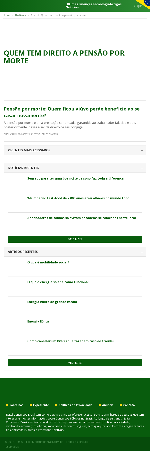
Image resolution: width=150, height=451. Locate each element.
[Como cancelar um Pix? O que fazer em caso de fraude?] (16, 345)
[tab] (75, 150)
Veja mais (75, 239)
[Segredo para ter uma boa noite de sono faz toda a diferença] (16, 183)
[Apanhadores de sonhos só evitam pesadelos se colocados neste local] (16, 222)
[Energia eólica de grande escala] (16, 306)
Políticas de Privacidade (75, 405)
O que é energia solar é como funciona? (58, 282)
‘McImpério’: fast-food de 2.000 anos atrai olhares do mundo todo (78, 198)
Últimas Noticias (72, 6)
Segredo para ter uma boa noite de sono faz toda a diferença (75, 178)
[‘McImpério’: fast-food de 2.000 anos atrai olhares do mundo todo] (16, 202)
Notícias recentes (23, 168)
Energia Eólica (38, 321)
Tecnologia (101, 4)
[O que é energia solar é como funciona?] (16, 286)
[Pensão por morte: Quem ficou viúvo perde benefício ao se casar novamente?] (75, 86)
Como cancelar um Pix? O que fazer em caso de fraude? (70, 341)
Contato (129, 405)
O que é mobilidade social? (48, 262)
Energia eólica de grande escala (52, 302)
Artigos (115, 4)
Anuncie (107, 405)
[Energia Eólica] (16, 326)
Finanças (85, 4)
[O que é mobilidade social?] (16, 267)
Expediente (41, 405)
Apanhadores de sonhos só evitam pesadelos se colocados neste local (81, 218)
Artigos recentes (23, 252)
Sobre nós (16, 405)
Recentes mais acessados (29, 150)
